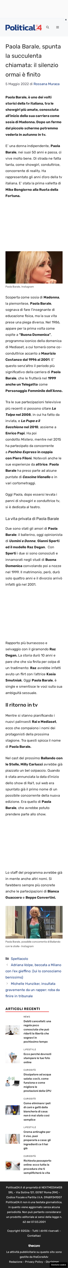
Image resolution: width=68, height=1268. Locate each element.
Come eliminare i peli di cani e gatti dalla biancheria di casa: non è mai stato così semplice (37, 1111)
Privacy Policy (34, 1261)
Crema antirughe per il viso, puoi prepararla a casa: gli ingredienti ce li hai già (37, 1140)
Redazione (15, 1261)
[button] (48, 27)
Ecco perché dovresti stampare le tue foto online (37, 1058)
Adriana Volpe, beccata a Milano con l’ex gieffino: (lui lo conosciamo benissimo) (33, 971)
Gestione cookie (58, 1265)
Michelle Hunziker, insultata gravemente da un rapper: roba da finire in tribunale (32, 990)
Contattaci (34, 1235)
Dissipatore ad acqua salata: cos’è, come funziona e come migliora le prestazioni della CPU (37, 1083)
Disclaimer (52, 1261)
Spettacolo (19, 959)
